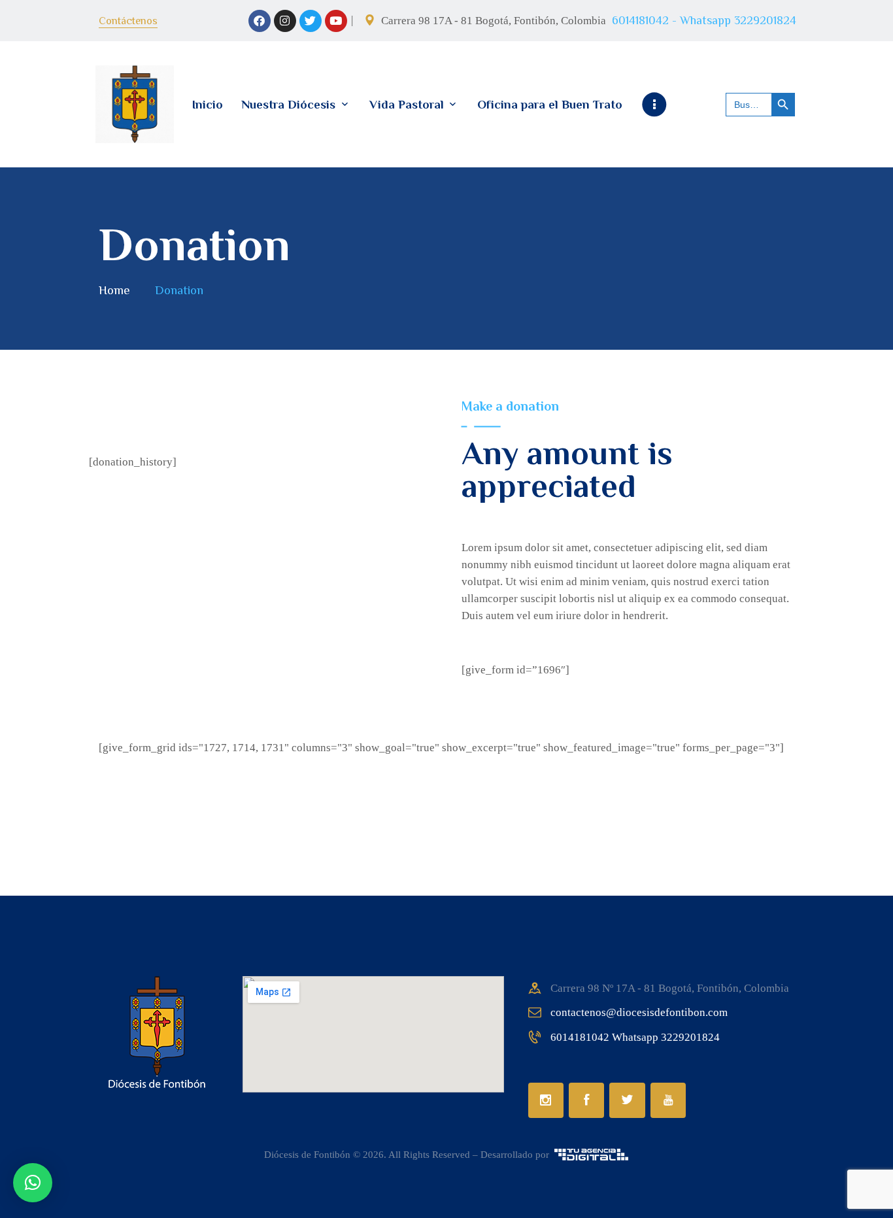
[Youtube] (336, 21)
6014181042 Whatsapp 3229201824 (635, 1037)
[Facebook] (259, 21)
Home (114, 290)
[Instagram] (285, 21)
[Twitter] (310, 21)
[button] (32, 1182)
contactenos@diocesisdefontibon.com (639, 1012)
